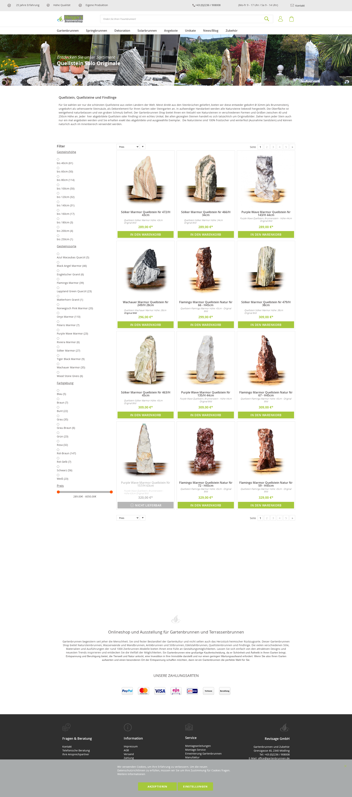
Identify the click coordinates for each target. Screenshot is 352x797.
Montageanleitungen (198, 746)
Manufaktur (192, 757)
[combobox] (186, 19)
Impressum (131, 746)
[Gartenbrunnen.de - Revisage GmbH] (70, 19)
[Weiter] (292, 146)
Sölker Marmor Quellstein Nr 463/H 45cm (145, 394)
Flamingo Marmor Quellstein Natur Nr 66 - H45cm (205, 303)
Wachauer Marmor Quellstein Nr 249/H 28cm (145, 303)
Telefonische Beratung (76, 750)
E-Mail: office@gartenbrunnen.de (269, 758)
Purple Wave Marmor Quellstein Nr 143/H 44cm (266, 213)
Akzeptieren (157, 786)
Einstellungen (195, 786)
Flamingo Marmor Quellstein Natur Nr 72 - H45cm (205, 484)
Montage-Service (195, 749)
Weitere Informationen (131, 774)
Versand (129, 754)
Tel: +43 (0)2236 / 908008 (275, 754)
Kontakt (300, 5)
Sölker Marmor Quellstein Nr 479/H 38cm (266, 303)
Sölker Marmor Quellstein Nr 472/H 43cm (145, 213)
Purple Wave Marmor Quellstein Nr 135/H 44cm (205, 394)
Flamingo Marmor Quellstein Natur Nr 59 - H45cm (266, 484)
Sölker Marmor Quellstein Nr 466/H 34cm (205, 213)
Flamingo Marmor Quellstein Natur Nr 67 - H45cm (266, 394)
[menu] (176, 30)
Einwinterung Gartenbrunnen (203, 753)
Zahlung (129, 758)
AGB (126, 750)
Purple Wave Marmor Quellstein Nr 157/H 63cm (145, 484)
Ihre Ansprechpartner (75, 754)
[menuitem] (69, 30)
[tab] (85, 146)
